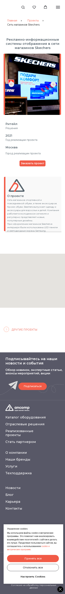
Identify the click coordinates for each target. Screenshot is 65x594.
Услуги (11, 466)
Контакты (13, 508)
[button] (23, 7)
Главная (12, 20)
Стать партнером (20, 442)
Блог (9, 495)
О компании (16, 453)
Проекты (33, 20)
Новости (13, 488)
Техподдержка (18, 473)
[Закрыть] (60, 589)
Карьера (12, 502)
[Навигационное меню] (58, 7)
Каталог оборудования (25, 417)
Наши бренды (17, 459)
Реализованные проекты (19, 433)
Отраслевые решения (24, 424)
